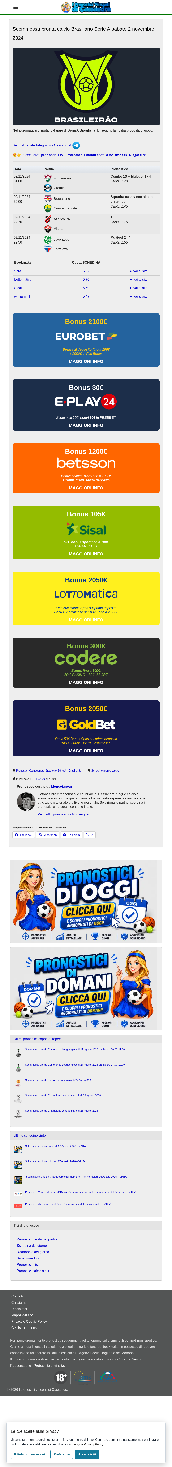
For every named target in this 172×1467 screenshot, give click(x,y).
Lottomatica (22, 279)
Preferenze (62, 1454)
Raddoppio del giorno (33, 1252)
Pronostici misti (28, 1264)
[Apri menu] (15, 7)
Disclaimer (19, 1309)
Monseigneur (61, 786)
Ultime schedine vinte (30, 1135)
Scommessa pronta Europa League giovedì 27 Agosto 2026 (59, 1080)
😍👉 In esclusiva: (79, 155)
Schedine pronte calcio (105, 770)
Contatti (17, 1296)
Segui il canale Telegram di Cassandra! (42, 145)
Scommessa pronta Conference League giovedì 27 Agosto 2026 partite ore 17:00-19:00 (75, 1064)
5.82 (86, 271)
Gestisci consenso (25, 1328)
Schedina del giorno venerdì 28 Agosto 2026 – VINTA (55, 1146)
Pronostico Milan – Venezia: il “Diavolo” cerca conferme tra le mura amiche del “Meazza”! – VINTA (80, 1192)
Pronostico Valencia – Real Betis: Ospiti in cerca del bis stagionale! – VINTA (68, 1204)
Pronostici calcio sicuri (33, 1271)
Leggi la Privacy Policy (88, 1444)
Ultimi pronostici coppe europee (37, 1039)
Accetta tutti (87, 1454)
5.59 (86, 288)
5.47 (86, 296)
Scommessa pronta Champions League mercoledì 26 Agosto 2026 (63, 1095)
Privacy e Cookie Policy (29, 1321)
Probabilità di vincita (49, 1365)
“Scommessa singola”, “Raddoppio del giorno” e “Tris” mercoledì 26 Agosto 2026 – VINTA (76, 1176)
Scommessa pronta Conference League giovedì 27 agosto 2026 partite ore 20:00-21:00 (75, 1049)
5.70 (86, 279)
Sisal (18, 288)
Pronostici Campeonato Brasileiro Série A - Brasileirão (48, 770)
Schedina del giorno (32, 1245)
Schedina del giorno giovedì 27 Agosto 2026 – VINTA (55, 1161)
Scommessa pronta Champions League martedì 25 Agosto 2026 (61, 1110)
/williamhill (22, 296)
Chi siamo (18, 1302)
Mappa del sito (22, 1315)
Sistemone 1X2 (28, 1258)
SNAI (18, 271)
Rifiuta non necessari (29, 1454)
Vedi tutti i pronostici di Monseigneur (64, 814)
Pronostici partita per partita (37, 1239)
